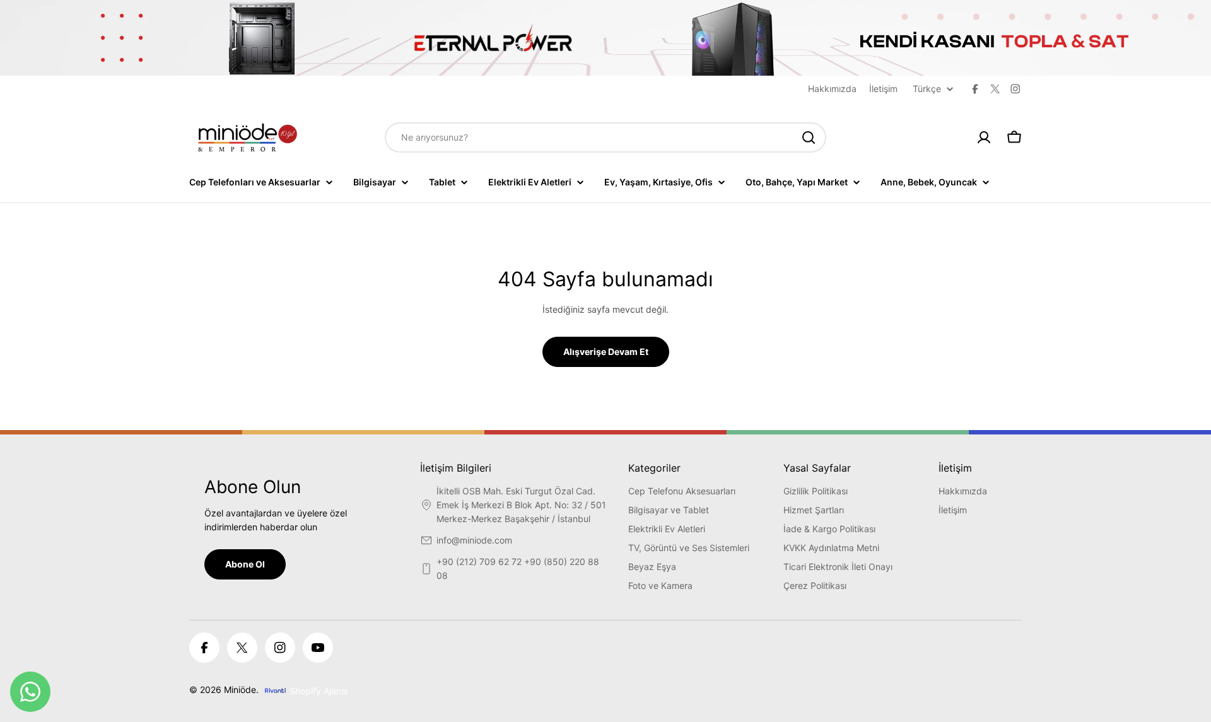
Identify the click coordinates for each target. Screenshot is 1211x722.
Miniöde (240, 689)
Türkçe (927, 88)
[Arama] (808, 137)
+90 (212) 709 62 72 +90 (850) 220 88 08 (517, 568)
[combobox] (605, 137)
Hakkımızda (832, 88)
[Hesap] (984, 137)
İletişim (883, 88)
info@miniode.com (474, 540)
